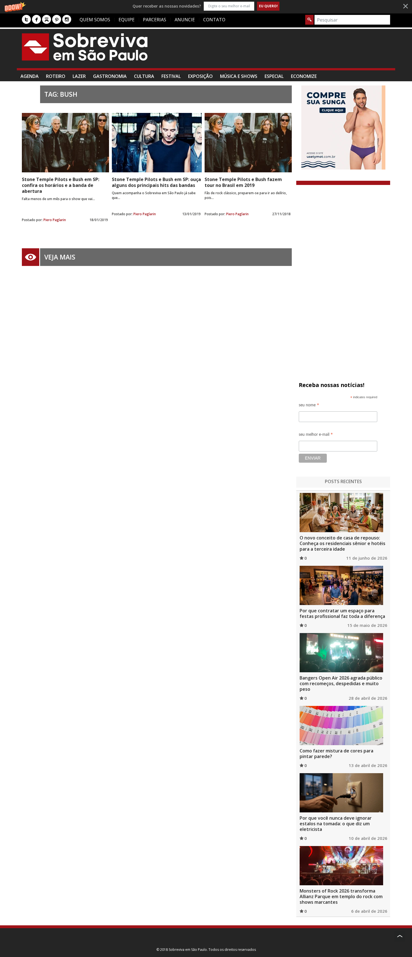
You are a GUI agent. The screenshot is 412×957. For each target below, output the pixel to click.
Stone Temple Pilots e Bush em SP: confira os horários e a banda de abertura (60, 185)
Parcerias (154, 20)
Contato (214, 20)
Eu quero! (268, 6)
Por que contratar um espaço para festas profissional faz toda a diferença (342, 613)
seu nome (309, 406)
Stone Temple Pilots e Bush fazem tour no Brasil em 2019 (243, 182)
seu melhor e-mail (316, 435)
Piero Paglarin (54, 219)
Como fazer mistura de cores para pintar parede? (336, 753)
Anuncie (185, 20)
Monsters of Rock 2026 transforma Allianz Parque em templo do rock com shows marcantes (341, 896)
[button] (206, 6)
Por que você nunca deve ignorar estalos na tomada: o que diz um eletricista (336, 823)
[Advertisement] (288, 51)
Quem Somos (95, 20)
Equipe (127, 20)
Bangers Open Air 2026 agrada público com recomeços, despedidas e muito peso (341, 683)
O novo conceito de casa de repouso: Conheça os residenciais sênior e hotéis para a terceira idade (342, 543)
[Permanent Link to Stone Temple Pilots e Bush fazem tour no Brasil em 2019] (248, 142)
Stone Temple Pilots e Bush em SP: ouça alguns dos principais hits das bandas (156, 182)
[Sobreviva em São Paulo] (84, 47)
